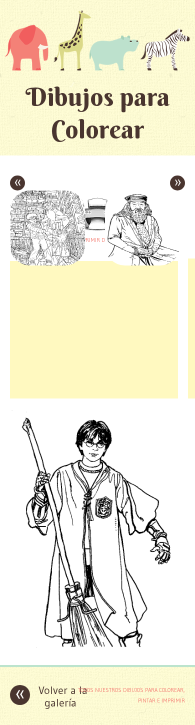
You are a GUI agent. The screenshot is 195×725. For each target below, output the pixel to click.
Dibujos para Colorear (98, 113)
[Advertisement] (94, 328)
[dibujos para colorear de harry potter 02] (97, 649)
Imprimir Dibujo (97, 240)
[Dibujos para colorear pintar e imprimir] (97, 40)
